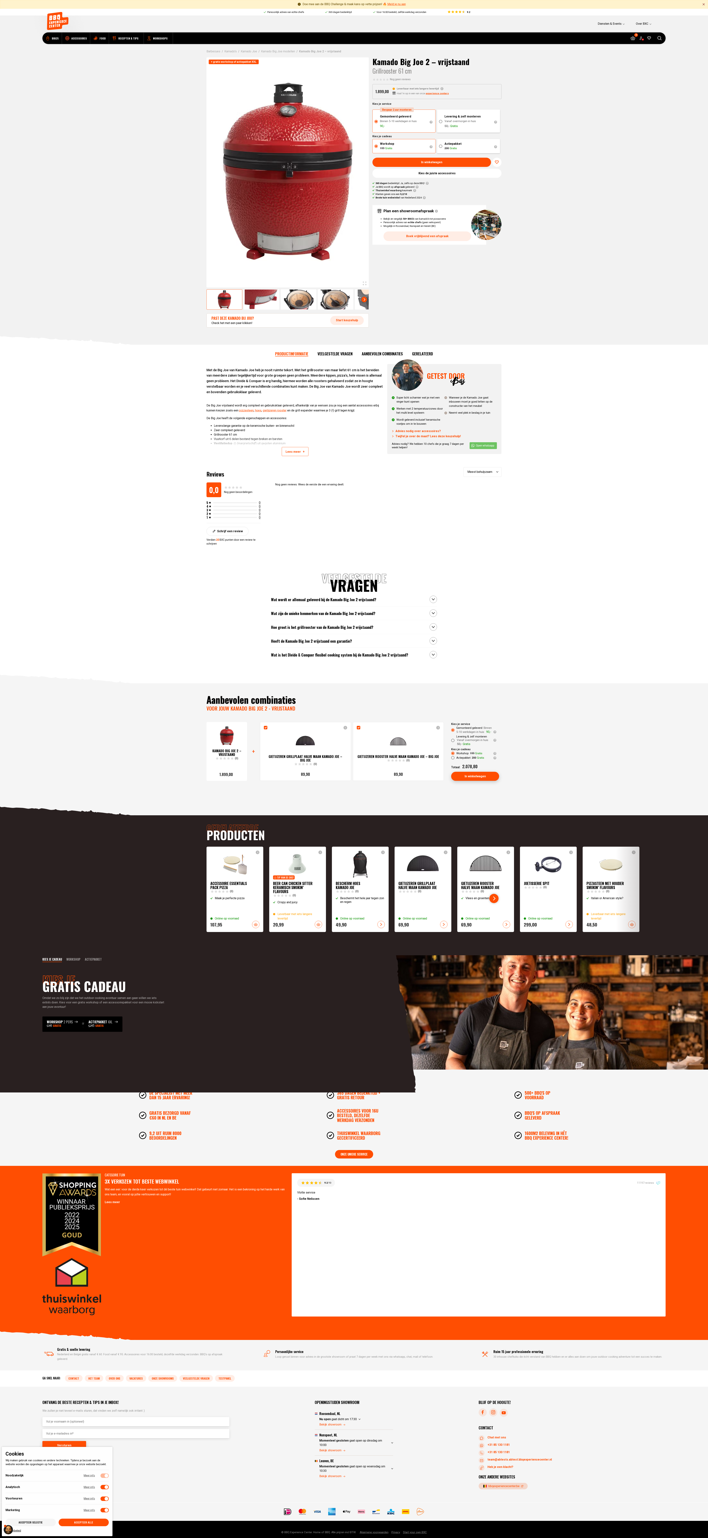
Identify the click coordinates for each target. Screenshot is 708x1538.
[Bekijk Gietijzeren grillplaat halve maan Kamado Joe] (423, 889)
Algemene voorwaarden (374, 1532)
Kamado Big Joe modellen (278, 51)
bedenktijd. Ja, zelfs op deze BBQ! (400, 183)
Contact (73, 1378)
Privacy (395, 1532)
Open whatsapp (485, 445)
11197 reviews (646, 1182)
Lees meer (112, 1202)
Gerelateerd (422, 353)
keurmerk (394, 190)
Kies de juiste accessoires (437, 173)
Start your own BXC (415, 1532)
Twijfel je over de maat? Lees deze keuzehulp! (428, 436)
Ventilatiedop (223, 443)
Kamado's (230, 51)
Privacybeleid (13, 1530)
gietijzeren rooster (275, 410)
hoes (258, 410)
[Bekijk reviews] (458, 12)
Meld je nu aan (396, 4)
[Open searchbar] (659, 38)
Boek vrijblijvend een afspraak (427, 236)
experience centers (437, 93)
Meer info (89, 1475)
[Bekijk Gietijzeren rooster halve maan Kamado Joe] (485, 889)
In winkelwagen (431, 162)
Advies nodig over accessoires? (418, 431)
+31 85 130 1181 (498, 1445)
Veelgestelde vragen (335, 353)
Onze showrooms (163, 1378)
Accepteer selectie (31, 1522)
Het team (94, 1378)
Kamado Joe (249, 51)
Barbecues (213, 51)
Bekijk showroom (330, 1424)
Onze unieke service (354, 1154)
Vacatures (136, 1378)
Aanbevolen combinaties (382, 353)
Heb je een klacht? (500, 1467)
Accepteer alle (83, 1522)
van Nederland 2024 (399, 197)
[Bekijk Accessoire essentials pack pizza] (235, 889)
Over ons (114, 1378)
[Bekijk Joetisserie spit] (548, 889)
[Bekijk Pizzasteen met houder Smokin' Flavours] (611, 889)
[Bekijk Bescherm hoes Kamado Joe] (360, 889)
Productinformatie (291, 353)
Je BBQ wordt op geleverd (395, 187)
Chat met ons (496, 1437)
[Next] (364, 299)
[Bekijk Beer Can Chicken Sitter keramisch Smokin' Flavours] (297, 889)
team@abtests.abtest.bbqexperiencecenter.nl (519, 1459)
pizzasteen (246, 410)
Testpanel (224, 1378)
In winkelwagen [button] (255, 924)
